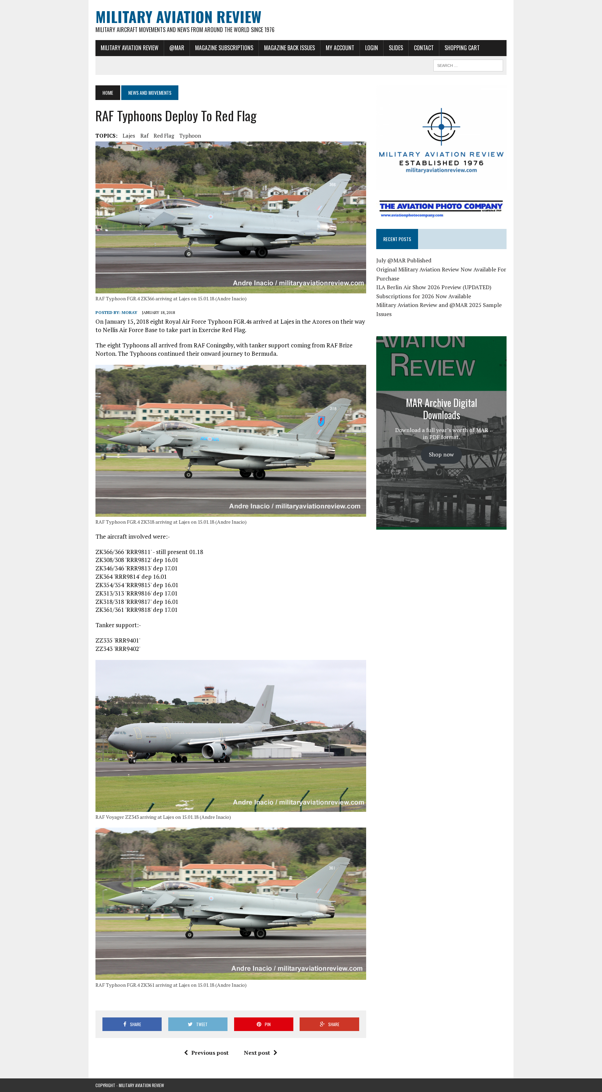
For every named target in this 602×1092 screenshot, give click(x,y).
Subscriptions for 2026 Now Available (423, 296)
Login (371, 48)
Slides (396, 48)
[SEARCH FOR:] (468, 64)
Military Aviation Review (130, 48)
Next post (257, 1052)
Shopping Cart (462, 48)
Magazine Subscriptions (224, 48)
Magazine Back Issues (289, 48)
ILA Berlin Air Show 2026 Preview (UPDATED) (433, 287)
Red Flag (164, 135)
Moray (129, 312)
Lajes (129, 135)
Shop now (441, 454)
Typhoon (190, 135)
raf (144, 135)
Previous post (210, 1052)
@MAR (176, 48)
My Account (340, 48)
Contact (424, 48)
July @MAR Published (403, 260)
